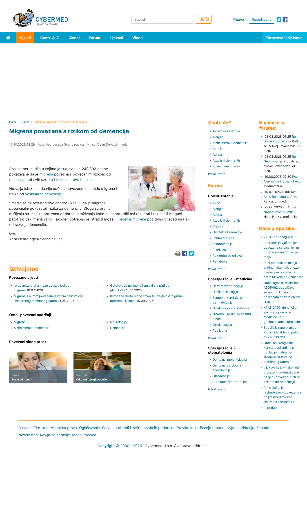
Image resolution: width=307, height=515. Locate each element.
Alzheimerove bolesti (74, 179)
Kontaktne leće (223, 238)
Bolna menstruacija (226, 166)
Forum (94, 38)
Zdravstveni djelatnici (284, 38)
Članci (74, 38)
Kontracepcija (223, 244)
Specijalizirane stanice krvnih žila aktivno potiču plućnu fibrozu (282, 332)
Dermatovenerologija (228, 286)
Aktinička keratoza (226, 131)
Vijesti (25, 38)
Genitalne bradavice (227, 232)
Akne (216, 203)
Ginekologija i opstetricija (231, 308)
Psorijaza (219, 250)
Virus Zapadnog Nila (279, 237)
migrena (46, 174)
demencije (18, 179)
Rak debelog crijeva (227, 255)
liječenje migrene (132, 219)
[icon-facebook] (285, 19)
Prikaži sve (215, 173)
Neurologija (118, 322)
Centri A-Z (49, 38)
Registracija (261, 19)
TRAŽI (204, 19)
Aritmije (218, 149)
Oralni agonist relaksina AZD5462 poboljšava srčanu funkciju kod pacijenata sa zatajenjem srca (282, 292)
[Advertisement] (153, 77)
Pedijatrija (220, 330)
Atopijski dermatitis (226, 160)
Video (137, 38)
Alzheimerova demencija (31, 328)
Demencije (117, 328)
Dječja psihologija (225, 292)
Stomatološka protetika (230, 382)
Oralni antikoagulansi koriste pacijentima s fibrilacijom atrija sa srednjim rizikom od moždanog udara (279, 352)
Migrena (20, 322)
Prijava (238, 19)
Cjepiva (218, 226)
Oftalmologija (222, 324)
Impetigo (270, 407)
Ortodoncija (221, 376)
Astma (217, 154)
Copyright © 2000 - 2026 (120, 445)
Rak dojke (220, 261)
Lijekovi (116, 38)
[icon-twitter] (279, 19)
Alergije (218, 137)
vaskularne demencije (43, 194)
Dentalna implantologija (230, 359)
